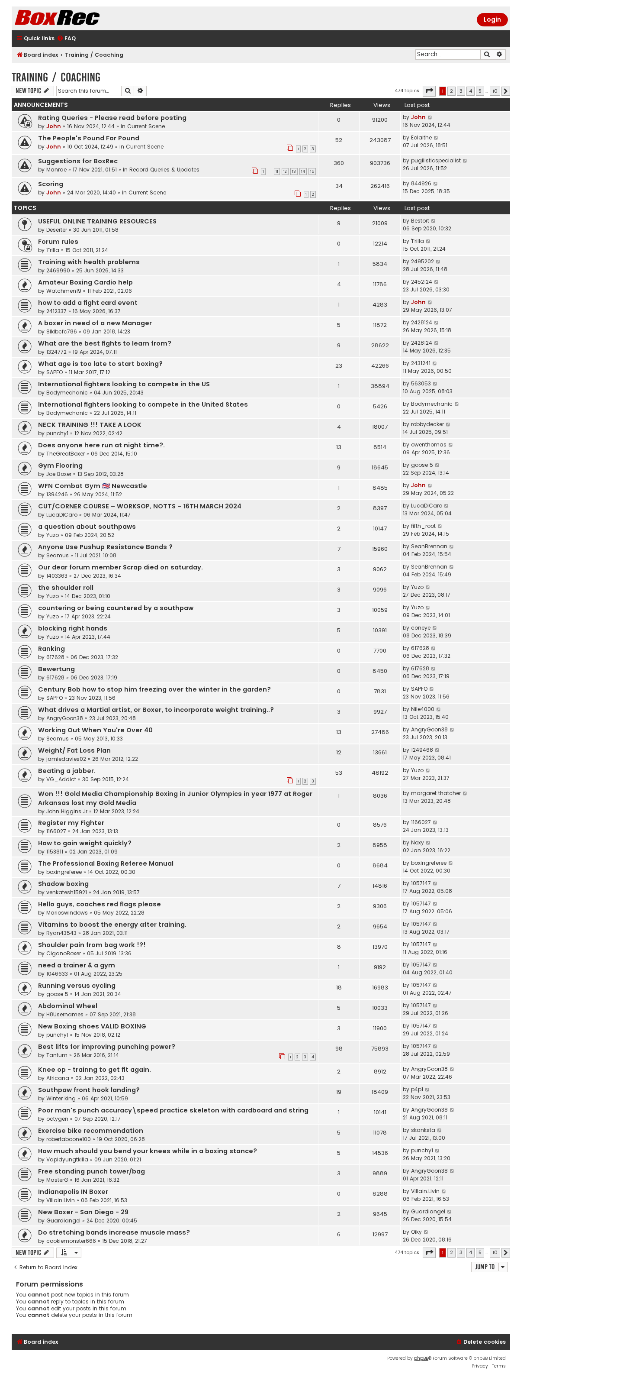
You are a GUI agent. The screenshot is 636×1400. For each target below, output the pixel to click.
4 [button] (470, 90)
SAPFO (54, 372)
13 (294, 171)
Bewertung (56, 669)
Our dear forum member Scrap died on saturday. (120, 567)
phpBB (421, 1358)
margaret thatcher (436, 793)
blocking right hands (72, 628)
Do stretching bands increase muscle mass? (114, 1232)
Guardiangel (63, 1220)
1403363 (56, 575)
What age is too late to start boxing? (100, 363)
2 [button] (451, 90)
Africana (57, 1078)
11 (277, 171)
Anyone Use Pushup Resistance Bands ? (105, 547)
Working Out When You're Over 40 (95, 730)
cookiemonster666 (71, 1241)
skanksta (423, 1130)
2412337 (56, 311)
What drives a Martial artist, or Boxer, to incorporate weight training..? (156, 709)
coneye (420, 627)
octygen (57, 1118)
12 (285, 171)
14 (303, 171)
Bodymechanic (67, 392)
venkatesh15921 (66, 892)
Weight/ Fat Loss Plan (74, 750)
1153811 (54, 851)
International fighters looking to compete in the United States (143, 404)
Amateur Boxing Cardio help (85, 282)
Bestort (420, 220)
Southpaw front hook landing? (89, 1090)
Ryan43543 (61, 933)
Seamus (57, 555)
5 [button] (480, 90)
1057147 (421, 883)
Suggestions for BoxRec (78, 161)
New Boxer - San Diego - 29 (83, 1212)
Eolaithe (421, 137)
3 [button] (461, 90)
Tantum (56, 1055)
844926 (421, 183)
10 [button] (495, 90)
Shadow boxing (63, 883)
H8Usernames (65, 1014)
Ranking (51, 648)
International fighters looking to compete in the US (124, 384)
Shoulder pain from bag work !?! (92, 945)
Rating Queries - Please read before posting (112, 117)
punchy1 (57, 433)
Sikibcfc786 (61, 331)
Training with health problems (89, 262)
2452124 (421, 281)
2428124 (421, 322)
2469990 (58, 270)
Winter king (61, 1098)
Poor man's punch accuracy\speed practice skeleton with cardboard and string (173, 1110)
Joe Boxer (58, 474)
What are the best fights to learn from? (104, 343)
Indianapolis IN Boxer (73, 1191)
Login (492, 19)
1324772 (56, 352)
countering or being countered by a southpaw (115, 608)
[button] (429, 91)
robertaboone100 (68, 1139)
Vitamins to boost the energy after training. (112, 924)
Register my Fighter (71, 822)
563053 (421, 383)
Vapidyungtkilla (67, 1159)
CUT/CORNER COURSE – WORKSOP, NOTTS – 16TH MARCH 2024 (139, 506)
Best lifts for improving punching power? (106, 1046)
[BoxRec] (79, 18)
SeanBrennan (429, 546)
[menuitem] (66, 39)
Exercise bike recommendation (90, 1130)
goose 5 (422, 465)
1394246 (57, 494)
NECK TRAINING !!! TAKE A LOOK (89, 424)
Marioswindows (67, 912)
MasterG (57, 1179)
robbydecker (427, 424)
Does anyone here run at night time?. (101, 445)
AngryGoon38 (64, 718)
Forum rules (58, 241)
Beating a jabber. (67, 770)
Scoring (50, 184)
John (53, 126)
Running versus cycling (77, 985)
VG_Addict (61, 779)
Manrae (56, 169)
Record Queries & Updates (164, 169)
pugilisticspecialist (436, 160)
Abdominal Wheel (67, 1006)
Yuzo (52, 535)
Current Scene (146, 126)
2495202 (422, 261)
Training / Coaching (56, 77)
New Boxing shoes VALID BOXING (92, 1026)
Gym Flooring (60, 465)
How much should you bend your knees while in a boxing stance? (147, 1151)
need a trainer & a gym (76, 965)
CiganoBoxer (63, 953)
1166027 (56, 831)
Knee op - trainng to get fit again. (94, 1069)
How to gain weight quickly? (85, 843)
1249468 (422, 749)
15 (312, 171)
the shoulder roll (65, 587)
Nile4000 (422, 709)
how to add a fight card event (88, 302)
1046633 (57, 973)
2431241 (420, 363)
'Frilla (52, 250)
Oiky (416, 1231)
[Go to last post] (430, 117)
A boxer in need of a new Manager (95, 323)
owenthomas (428, 444)
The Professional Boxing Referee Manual (105, 863)
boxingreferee (64, 872)
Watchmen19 (63, 290)
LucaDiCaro (61, 514)
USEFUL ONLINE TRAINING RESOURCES (97, 221)
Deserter (56, 229)
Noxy (417, 842)
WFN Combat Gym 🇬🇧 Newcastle (92, 486)
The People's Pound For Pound (88, 138)
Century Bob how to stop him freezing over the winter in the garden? (154, 689)
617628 (55, 657)
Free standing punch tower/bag (91, 1171)
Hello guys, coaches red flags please (99, 904)
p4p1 (417, 1089)
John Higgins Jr (66, 811)
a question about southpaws (87, 526)
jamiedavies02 (66, 759)
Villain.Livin (60, 1200)
